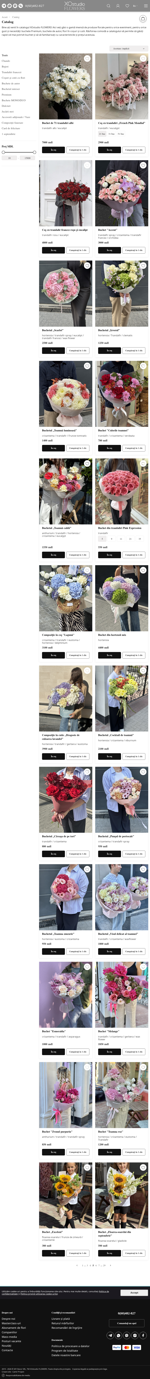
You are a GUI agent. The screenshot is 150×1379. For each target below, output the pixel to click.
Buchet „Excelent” (52, 1232)
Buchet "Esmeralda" (54, 1031)
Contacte (7, 1350)
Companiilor (9, 1332)
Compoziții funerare (12, 122)
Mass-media (9, 1337)
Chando (6, 60)
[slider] (3, 152)
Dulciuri (6, 105)
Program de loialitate (65, 1350)
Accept (134, 1292)
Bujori (5, 66)
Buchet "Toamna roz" (110, 1131)
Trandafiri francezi (11, 72)
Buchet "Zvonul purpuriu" (57, 1131)
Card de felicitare (11, 128)
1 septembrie (8, 134)
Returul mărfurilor (63, 1323)
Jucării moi (8, 111)
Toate (5, 55)
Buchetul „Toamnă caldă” (56, 528)
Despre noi (8, 1318)
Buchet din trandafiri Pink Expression (119, 528)
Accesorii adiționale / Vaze (16, 117)
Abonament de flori (14, 1327)
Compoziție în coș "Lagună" (58, 635)
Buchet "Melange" (108, 1031)
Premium (6, 94)
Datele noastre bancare (66, 1355)
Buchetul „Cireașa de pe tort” (59, 836)
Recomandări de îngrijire (67, 1327)
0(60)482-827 (34, 6)
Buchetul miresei (11, 89)
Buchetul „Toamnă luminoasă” (59, 430)
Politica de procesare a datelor (71, 1346)
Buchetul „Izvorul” (109, 330)
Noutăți (6, 1345)
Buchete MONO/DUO (14, 100)
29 (104, 1265)
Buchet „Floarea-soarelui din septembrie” (114, 1233)
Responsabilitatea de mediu (18, 1375)
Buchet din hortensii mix (112, 635)
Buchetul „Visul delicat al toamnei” (118, 934)
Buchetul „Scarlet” (52, 330)
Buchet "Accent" (107, 230)
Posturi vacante (11, 1341)
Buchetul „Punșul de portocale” (116, 836)
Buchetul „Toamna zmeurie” (58, 934)
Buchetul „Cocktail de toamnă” (116, 735)
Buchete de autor (11, 83)
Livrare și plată (61, 1318)
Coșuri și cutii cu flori (13, 77)
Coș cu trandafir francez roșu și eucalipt (65, 230)
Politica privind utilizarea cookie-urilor (39, 1293)
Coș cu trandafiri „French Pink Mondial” (121, 123)
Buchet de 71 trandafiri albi (57, 123)
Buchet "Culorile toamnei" (113, 430)
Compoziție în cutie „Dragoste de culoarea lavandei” (61, 737)
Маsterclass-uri (11, 1323)
